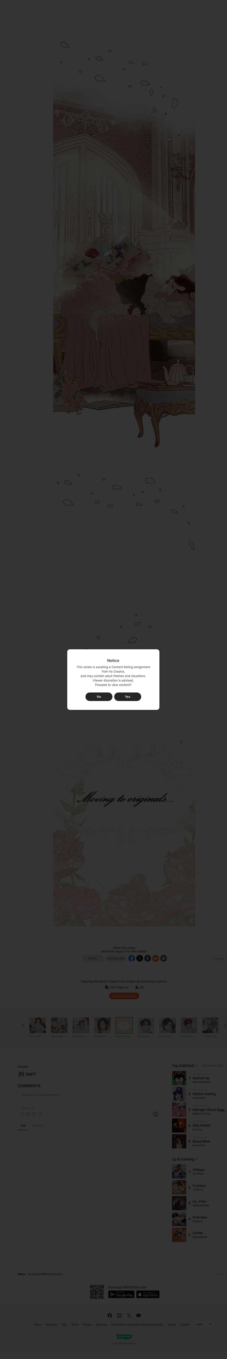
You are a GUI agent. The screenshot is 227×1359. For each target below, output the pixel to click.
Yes (127, 697)
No (99, 697)
